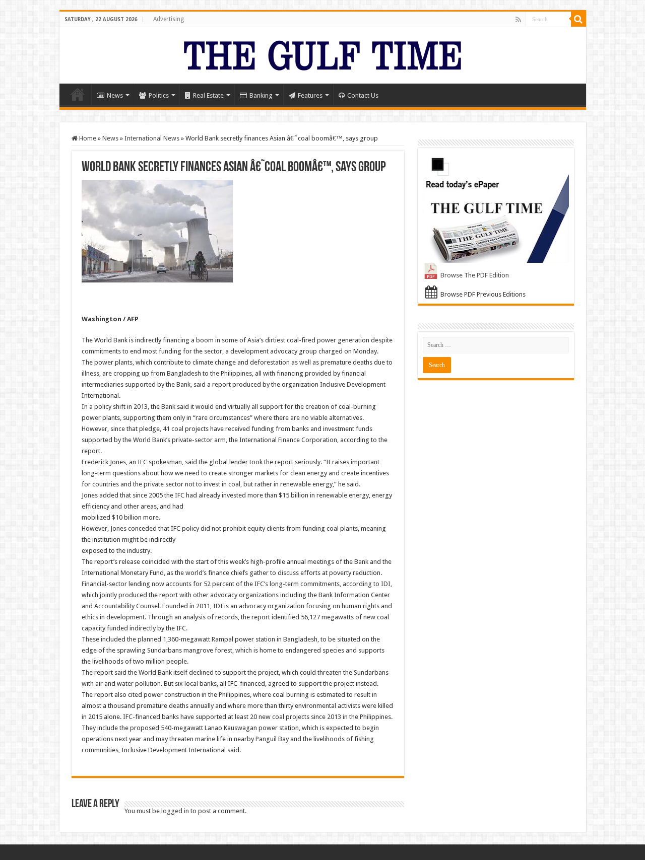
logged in (175, 811)
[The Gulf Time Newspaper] (322, 53)
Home (77, 94)
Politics (159, 95)
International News (151, 138)
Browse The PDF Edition (474, 275)
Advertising (168, 19)
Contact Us (362, 95)
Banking (261, 95)
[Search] (578, 19)
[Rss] (518, 20)
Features (310, 95)
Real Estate (208, 95)
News (115, 95)
